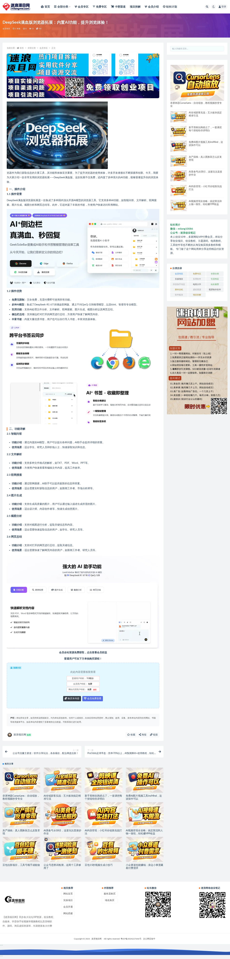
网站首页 (68, 894)
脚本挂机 (179, 290)
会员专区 (6, 29)
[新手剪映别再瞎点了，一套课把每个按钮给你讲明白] (103, 780)
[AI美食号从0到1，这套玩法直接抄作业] (62, 814)
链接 (155, 735)
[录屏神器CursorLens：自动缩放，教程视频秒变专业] (21, 780)
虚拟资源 (197, 290)
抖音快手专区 (179, 284)
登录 (223, 7)
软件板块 (179, 295)
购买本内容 (73, 698)
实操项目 (179, 279)
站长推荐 (215, 284)
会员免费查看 (94, 698)
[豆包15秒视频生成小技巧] (103, 849)
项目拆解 (197, 295)
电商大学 (197, 284)
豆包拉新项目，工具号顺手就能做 (21, 865)
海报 (143, 735)
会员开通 (68, 907)
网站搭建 (68, 913)
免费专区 (197, 274)
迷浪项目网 (22, 734)
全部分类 (32, 48)
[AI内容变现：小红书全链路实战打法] (103, 814)
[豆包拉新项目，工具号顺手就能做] (21, 849)
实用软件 (197, 279)
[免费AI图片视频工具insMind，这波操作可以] (144, 780)
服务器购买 (110, 894)
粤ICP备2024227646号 (131, 939)
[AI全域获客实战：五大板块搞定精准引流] (62, 780)
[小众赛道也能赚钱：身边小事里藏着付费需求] (144, 849)
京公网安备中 (149, 939)
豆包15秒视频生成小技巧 (99, 865)
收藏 (132, 735)
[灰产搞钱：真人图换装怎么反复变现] (21, 814)
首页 (22, 48)
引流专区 (215, 279)
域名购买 (109, 900)
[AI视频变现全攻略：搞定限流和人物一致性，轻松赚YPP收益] (144, 814)
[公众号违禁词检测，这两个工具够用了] (62, 849)
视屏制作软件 (215, 290)
